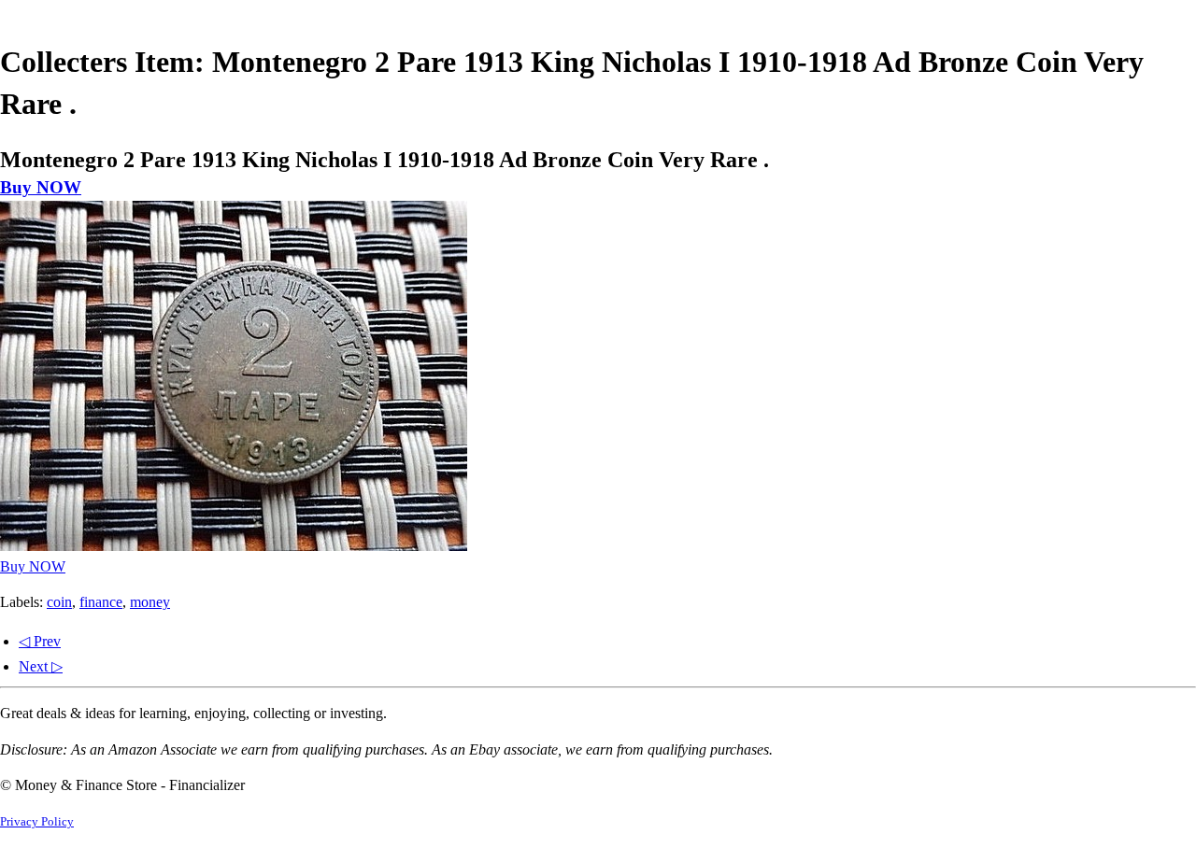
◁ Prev (40, 641)
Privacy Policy (37, 821)
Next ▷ (41, 666)
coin (59, 602)
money (150, 602)
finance (100, 602)
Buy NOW (40, 187)
